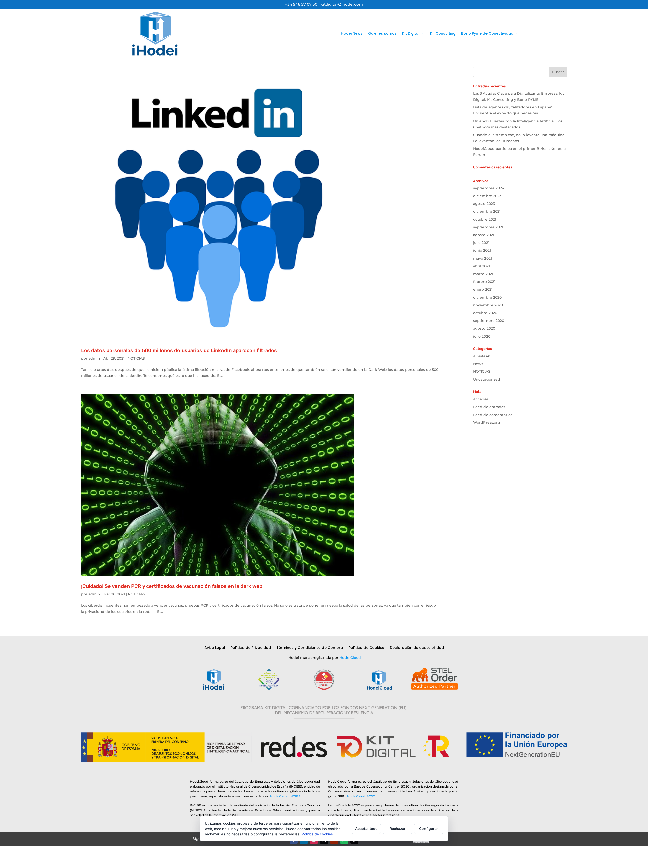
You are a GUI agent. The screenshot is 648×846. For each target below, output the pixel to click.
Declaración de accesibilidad (417, 648)
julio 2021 (481, 242)
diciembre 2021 (487, 211)
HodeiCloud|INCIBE (285, 796)
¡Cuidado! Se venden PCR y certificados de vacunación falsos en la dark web (171, 586)
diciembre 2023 (487, 196)
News (478, 364)
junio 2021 (482, 250)
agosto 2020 (484, 328)
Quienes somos (382, 33)
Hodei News (351, 33)
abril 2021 (481, 266)
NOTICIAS (136, 358)
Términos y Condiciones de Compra (309, 648)
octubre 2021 (484, 219)
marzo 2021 (483, 274)
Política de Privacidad (251, 648)
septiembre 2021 (488, 227)
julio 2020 (481, 336)
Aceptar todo (366, 828)
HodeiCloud (350, 657)
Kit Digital (410, 33)
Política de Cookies (366, 648)
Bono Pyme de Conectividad (487, 33)
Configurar (428, 828)
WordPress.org (486, 422)
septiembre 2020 (488, 320)
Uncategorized (486, 379)
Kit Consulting (443, 33)
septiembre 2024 (488, 188)
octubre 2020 (485, 313)
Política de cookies (317, 834)
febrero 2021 (484, 281)
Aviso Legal (214, 648)
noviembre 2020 (488, 305)
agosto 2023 (484, 203)
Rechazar (398, 828)
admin (94, 358)
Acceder (480, 399)
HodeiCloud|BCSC (361, 796)
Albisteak (481, 356)
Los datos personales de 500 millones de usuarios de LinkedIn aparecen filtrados (179, 350)
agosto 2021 (483, 235)
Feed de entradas (489, 407)
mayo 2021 (482, 258)
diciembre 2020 (487, 297)
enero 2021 (483, 289)
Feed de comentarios (492, 414)
